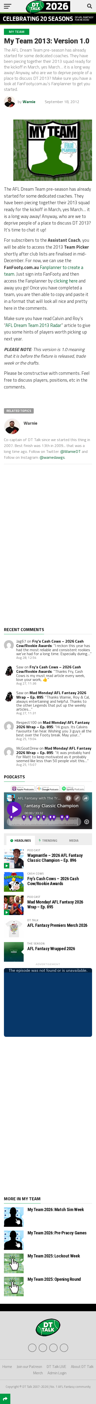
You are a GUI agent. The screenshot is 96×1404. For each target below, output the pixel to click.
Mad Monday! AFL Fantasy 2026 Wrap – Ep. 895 (53, 724)
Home (7, 1366)
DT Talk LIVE (56, 1366)
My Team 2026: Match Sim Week (56, 1209)
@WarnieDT (70, 451)
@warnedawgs (52, 457)
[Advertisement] (41, 549)
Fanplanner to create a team (43, 271)
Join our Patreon (29, 1366)
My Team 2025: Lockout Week (54, 1255)
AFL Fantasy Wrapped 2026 (51, 948)
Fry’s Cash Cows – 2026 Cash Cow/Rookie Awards (50, 643)
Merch (38, 1373)
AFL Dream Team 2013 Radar (33, 325)
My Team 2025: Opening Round (54, 1279)
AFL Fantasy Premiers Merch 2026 (57, 925)
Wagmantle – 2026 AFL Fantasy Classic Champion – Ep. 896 (55, 858)
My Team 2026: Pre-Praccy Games (57, 1232)
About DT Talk (82, 1366)
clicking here (66, 280)
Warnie (29, 102)
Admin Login (57, 1373)
